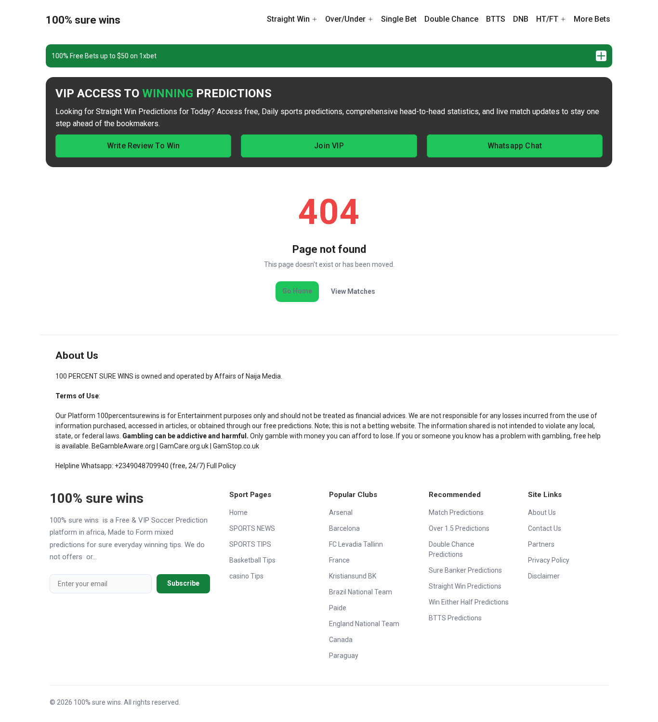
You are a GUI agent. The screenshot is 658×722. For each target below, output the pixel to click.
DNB (520, 19)
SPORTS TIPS (250, 544)
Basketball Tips (252, 560)
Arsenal (341, 512)
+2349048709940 (142, 466)
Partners (541, 544)
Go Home (297, 291)
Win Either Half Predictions (469, 602)
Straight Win (288, 19)
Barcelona (344, 528)
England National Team (364, 624)
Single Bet (399, 19)
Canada (341, 639)
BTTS (495, 19)
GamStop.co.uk (236, 446)
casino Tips (246, 576)
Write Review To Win (143, 145)
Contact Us (544, 528)
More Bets (592, 19)
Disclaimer (544, 576)
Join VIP (329, 145)
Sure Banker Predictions (465, 570)
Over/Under (345, 19)
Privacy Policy (548, 560)
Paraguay (343, 655)
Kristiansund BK (352, 576)
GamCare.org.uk (184, 446)
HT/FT (547, 19)
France (339, 560)
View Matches (353, 291)
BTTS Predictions (455, 618)
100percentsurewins (128, 416)
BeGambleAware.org (123, 446)
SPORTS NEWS (252, 528)
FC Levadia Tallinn (356, 544)
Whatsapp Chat (514, 145)
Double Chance (451, 19)
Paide (337, 608)
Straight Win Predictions (465, 586)
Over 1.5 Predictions (459, 528)
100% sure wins (83, 20)
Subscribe (183, 583)
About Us (542, 512)
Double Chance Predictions (451, 549)
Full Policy (221, 466)
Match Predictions (456, 512)
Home (238, 512)
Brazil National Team (360, 592)
